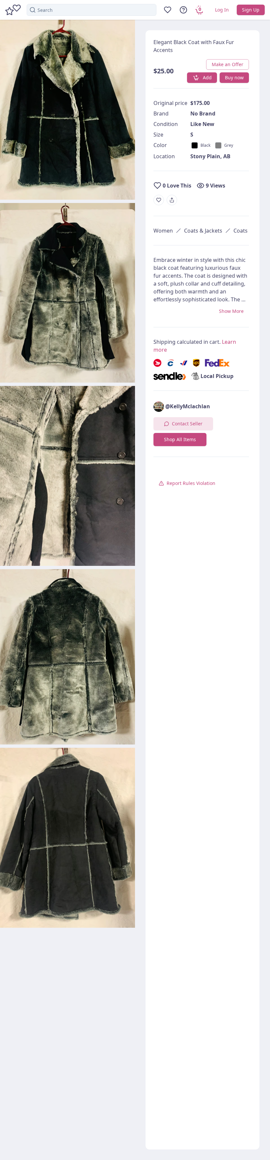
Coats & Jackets (203, 230)
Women (163, 230)
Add (207, 77)
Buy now (234, 77)
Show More (231, 311)
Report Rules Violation (191, 483)
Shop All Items (180, 439)
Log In (222, 10)
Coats (240, 230)
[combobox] (91, 10)
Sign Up (250, 10)
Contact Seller (187, 423)
